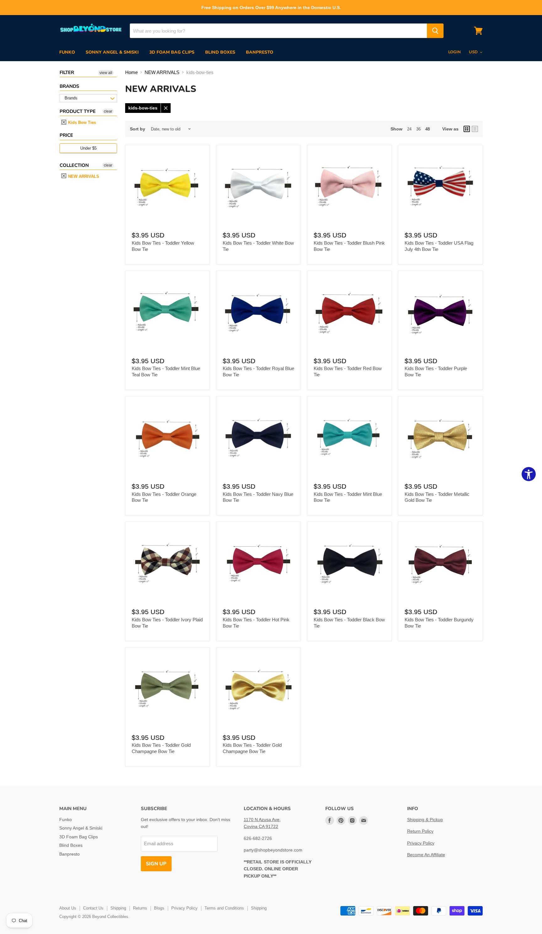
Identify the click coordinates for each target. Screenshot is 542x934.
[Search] (435, 31)
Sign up (156, 863)
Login (454, 52)
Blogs (159, 908)
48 (427, 129)
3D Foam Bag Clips (171, 52)
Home (131, 72)
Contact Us (93, 908)
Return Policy (420, 831)
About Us (67, 908)
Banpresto (259, 52)
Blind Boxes (220, 52)
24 (409, 129)
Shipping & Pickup (425, 819)
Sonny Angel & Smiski (112, 52)
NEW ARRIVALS (83, 176)
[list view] (475, 129)
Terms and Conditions (224, 908)
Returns (140, 908)
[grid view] (467, 129)
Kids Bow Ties (81, 122)
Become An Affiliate (426, 854)
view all (105, 73)
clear (108, 111)
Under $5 (88, 148)
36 (418, 129)
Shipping (118, 908)
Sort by (137, 128)
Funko (67, 52)
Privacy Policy (420, 843)
